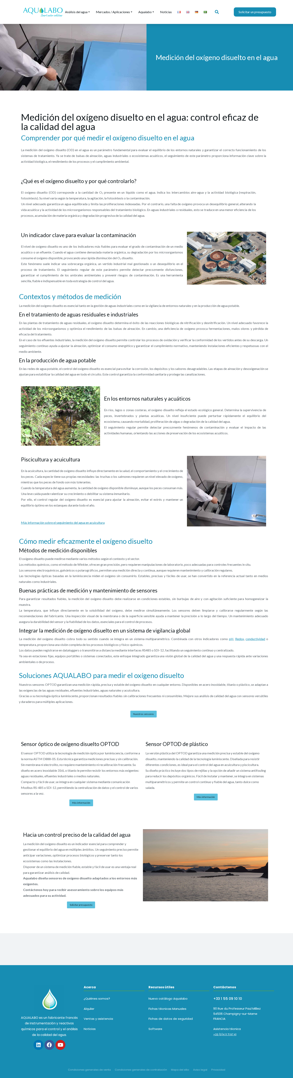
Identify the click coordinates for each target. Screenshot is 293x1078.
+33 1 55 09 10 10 (227, 998)
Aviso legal (200, 1070)
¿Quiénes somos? (97, 998)
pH (231, 639)
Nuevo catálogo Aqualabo (168, 998)
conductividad (255, 639)
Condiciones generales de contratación (141, 1070)
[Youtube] (60, 1045)
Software (155, 1029)
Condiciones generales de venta (89, 1070)
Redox (239, 639)
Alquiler (89, 1009)
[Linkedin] (38, 1045)
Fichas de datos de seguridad (170, 1019)
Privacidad (218, 1070)
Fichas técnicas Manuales (167, 1009)
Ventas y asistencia (98, 1019)
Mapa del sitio (180, 1070)
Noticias (90, 1029)
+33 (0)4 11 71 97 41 (224, 1034)
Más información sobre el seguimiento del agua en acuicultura (63, 522)
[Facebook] (49, 1045)
